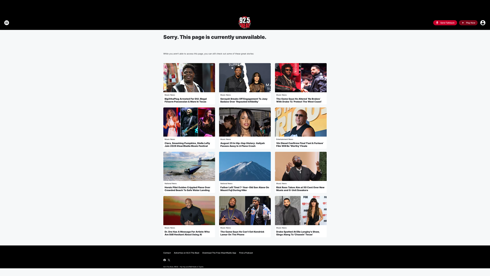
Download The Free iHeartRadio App (219, 253)
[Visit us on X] (168, 260)
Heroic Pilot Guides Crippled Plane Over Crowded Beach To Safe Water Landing (187, 189)
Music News (170, 95)
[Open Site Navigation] (6, 22)
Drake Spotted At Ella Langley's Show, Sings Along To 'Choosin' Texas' (298, 233)
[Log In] (483, 22)
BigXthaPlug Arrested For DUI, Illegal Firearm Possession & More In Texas (186, 100)
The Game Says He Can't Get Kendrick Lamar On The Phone (242, 233)
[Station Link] (245, 22)
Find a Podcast (246, 253)
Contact (167, 253)
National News (171, 183)
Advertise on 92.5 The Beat (186, 253)
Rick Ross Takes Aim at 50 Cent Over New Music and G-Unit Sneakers (300, 189)
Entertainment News (284, 139)
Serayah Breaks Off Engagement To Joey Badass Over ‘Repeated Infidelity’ (243, 100)
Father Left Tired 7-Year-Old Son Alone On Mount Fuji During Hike (244, 189)
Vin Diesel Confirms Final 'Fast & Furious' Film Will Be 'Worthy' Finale (299, 144)
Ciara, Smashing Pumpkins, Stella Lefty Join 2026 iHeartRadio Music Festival (187, 144)
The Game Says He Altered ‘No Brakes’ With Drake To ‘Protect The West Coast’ (299, 100)
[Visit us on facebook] (164, 260)
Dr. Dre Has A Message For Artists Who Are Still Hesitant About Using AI (187, 233)
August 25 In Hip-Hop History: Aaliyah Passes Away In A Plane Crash (242, 144)
